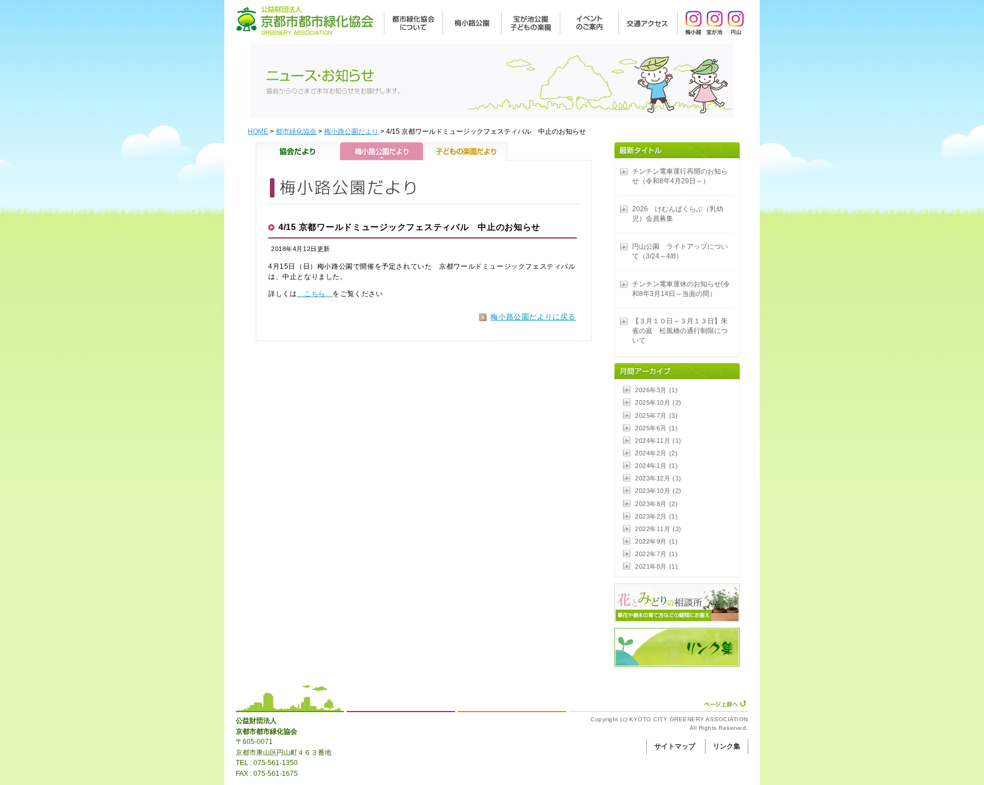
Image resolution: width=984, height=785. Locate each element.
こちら (315, 294)
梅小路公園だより (351, 131)
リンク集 (726, 746)
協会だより (298, 151)
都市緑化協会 (296, 131)
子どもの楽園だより (465, 151)
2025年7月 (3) (656, 415)
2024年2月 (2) (656, 453)
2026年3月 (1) (656, 390)
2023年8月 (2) (656, 503)
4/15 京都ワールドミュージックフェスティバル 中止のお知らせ (409, 227)
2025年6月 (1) (656, 428)
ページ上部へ (725, 703)
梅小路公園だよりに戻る (533, 317)
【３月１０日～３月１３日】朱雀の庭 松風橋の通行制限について (680, 330)
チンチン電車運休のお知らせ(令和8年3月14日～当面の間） (681, 289)
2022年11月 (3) (658, 528)
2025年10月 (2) (658, 402)
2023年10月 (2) (658, 490)
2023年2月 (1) (656, 516)
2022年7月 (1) (656, 553)
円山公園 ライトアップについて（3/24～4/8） (680, 251)
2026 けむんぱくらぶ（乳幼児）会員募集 (677, 214)
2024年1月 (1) (656, 465)
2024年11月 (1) (658, 440)
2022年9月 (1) (656, 541)
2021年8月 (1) (656, 566)
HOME (258, 131)
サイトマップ (674, 746)
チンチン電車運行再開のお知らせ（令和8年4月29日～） (680, 176)
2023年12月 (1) (658, 478)
